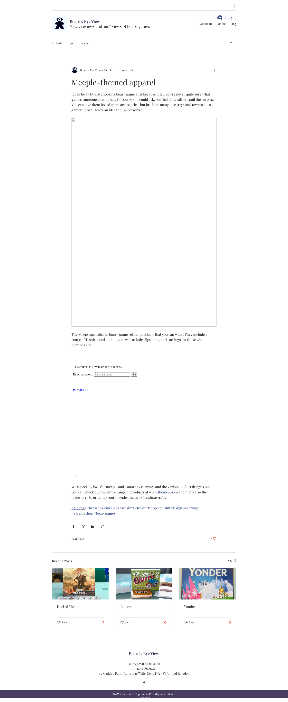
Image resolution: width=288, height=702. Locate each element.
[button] (231, 43)
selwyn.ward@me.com (144, 664)
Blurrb (125, 606)
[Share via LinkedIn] (92, 526)
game (85, 43)
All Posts (57, 43)
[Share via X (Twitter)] (83, 526)
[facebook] (234, 6)
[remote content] (144, 416)
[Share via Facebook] (73, 526)
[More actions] (214, 70)
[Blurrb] (144, 583)
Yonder (189, 606)
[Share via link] (102, 526)
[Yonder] (207, 583)
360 (72, 43)
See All (232, 560)
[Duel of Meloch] (80, 583)
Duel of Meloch (69, 606)
